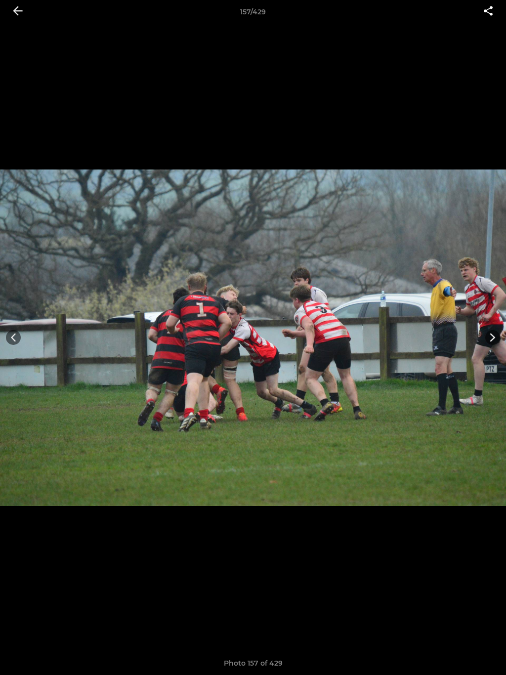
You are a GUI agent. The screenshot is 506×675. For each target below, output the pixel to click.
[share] (488, 12)
